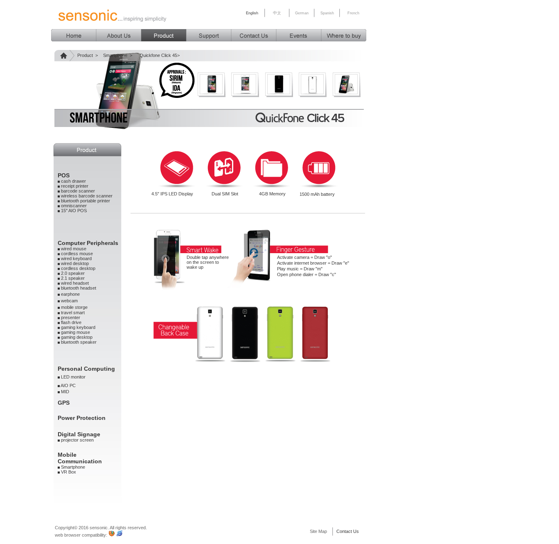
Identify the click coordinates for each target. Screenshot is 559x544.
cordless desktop (77, 268)
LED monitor (73, 376)
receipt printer (74, 186)
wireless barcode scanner (87, 195)
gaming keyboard (78, 327)
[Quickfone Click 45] (211, 94)
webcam (69, 300)
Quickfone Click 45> (160, 55)
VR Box (68, 471)
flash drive (71, 322)
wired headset (75, 283)
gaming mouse (75, 332)
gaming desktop (76, 337)
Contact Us (347, 531)
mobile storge (74, 307)
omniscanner (74, 205)
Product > (87, 55)
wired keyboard (76, 258)
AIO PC (68, 385)
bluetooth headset (78, 288)
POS (64, 175)
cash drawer (73, 181)
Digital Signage (79, 434)
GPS (64, 402)
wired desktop (74, 263)
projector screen (77, 439)
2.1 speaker (73, 278)
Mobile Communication (80, 458)
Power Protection (82, 418)
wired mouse (73, 248)
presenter (70, 317)
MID (64, 391)
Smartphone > (117, 55)
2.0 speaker (73, 273)
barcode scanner (78, 190)
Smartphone (73, 467)
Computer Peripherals (88, 243)
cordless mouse (77, 253)
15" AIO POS (74, 210)
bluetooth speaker (79, 342)
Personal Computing (86, 368)
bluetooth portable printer (85, 200)
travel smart (73, 312)
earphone (70, 294)
